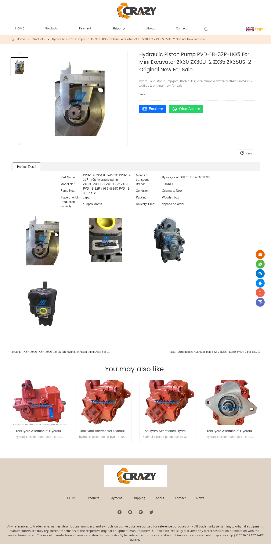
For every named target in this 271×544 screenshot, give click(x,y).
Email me (156, 109)
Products (38, 39)
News (200, 498)
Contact (180, 498)
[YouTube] (130, 512)
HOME (71, 498)
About (160, 498)
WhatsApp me (189, 109)
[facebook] (119, 512)
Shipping (139, 498)
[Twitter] (151, 512)
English (260, 28)
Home (21, 39)
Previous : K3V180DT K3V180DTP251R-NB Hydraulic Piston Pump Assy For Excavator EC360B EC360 (61, 351)
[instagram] (141, 512)
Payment (116, 498)
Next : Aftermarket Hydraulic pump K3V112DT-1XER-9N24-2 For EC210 (215, 351)
